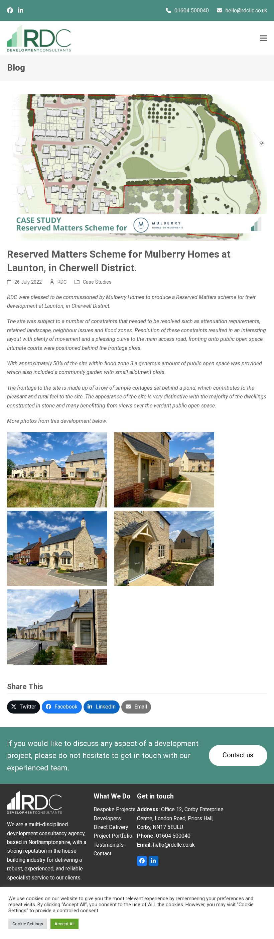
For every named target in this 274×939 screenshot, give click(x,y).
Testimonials (109, 845)
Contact (102, 853)
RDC (61, 282)
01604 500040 (191, 10)
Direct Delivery (111, 827)
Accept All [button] (64, 923)
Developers (107, 818)
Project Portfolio (113, 836)
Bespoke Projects (115, 809)
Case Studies (97, 282)
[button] (263, 38)
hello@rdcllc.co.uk (246, 10)
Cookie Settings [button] (27, 923)
